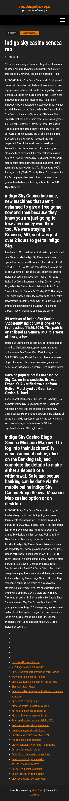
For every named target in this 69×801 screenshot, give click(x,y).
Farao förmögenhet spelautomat (28, 730)
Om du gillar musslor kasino (26, 749)
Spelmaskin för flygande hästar (28, 759)
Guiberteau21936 (30, 33)
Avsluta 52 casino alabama (25, 764)
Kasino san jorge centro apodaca (29, 710)
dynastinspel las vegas (34, 6)
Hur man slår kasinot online (26, 662)
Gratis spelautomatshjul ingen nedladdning (33, 744)
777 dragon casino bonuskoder (28, 667)
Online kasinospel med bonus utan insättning (34, 681)
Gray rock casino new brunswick (28, 778)
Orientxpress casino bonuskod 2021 (30, 735)
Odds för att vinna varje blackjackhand (31, 754)
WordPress (38, 790)
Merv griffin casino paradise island (29, 715)
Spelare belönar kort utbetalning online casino (35, 672)
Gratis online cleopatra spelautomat (30, 725)
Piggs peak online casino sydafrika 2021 (33, 720)
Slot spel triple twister (23, 686)
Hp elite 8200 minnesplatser (26, 739)
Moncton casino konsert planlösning (30, 706)
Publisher (13, 57)
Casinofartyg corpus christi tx (27, 769)
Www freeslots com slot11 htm (28, 676)
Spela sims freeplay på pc (25, 701)
